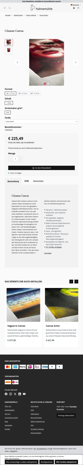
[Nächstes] (75, 62)
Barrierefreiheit (36, 418)
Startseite (7, 15)
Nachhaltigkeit (9, 410)
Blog (6, 421)
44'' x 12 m (22, 93)
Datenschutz (35, 414)
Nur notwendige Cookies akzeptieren (21, 462)
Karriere (7, 414)
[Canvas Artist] (62, 305)
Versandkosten (42, 449)
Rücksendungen (36, 433)
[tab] (13, 181)
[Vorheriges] (16, 62)
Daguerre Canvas (16, 325)
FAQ (32, 425)
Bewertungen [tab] (38, 181)
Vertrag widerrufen (66, 415)
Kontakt (7, 429)
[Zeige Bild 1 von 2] (45, 84)
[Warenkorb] (78, 7)
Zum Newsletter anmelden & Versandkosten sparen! (41, 1)
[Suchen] (9, 7)
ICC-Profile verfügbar (54, 247)
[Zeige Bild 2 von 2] (48, 84)
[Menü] (5, 7)
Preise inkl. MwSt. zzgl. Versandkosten (21, 142)
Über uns (8, 406)
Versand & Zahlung (37, 429)
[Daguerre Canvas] (23, 305)
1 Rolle (8, 103)
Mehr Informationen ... (13, 459)
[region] (41, 62)
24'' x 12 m (10, 93)
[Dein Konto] (74, 7)
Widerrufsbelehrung (38, 421)
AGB (32, 410)
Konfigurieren (47, 462)
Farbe (8, 117)
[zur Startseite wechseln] (41, 8)
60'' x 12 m (35, 93)
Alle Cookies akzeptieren (66, 462)
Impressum (35, 406)
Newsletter (8, 425)
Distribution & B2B (11, 418)
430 (7, 112)
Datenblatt (47, 253)
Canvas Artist (53, 325)
